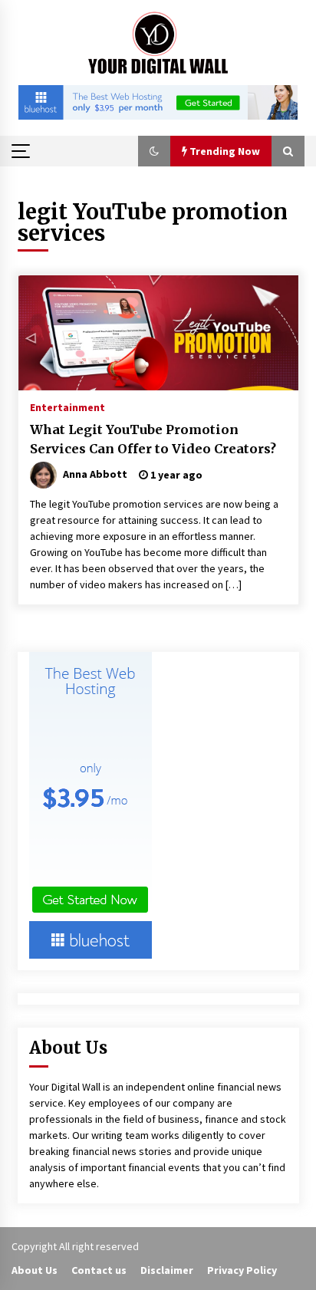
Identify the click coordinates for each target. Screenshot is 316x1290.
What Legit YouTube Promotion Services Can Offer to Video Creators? (153, 439)
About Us (35, 1270)
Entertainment (67, 406)
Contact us (99, 1270)
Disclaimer (166, 1270)
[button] (154, 151)
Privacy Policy (242, 1270)
